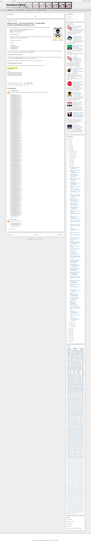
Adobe (80, 419)
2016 (70, 147)
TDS (75, 474)
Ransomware (77, 357)
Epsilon (72, 483)
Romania (76, 368)
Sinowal (81, 473)
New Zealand (79, 469)
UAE (73, 410)
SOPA (83, 501)
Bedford (81, 478)
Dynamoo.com (30, 9)
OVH (79, 356)
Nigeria (74, 379)
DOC (11, 84)
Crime (68, 428)
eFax (68, 389)
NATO (76, 495)
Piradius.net (77, 431)
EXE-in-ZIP (81, 353)
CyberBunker (74, 411)
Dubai (82, 444)
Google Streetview (77, 447)
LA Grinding (24, 27)
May (71, 163)
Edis (77, 482)
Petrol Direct (69, 523)
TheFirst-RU (69, 386)
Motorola (82, 494)
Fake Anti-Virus (70, 417)
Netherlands (81, 365)
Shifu (75, 441)
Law (77, 491)
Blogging (73, 444)
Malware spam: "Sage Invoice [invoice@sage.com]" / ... (75, 286)
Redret (80, 380)
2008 (70, 339)
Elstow (75, 428)
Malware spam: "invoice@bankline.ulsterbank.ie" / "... (75, 290)
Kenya (81, 417)
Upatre (70, 368)
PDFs (82, 397)
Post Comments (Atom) (37, 238)
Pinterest (68, 472)
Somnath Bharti (76, 403)
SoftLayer (68, 504)
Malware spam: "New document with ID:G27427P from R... (75, 200)
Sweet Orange (72, 454)
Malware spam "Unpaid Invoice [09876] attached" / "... (74, 299)
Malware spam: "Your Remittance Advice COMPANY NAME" (74, 294)
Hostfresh (80, 464)
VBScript (82, 442)
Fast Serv (74, 484)
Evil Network (70, 358)
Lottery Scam (70, 450)
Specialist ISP (70, 407)
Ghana (70, 486)
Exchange (69, 464)
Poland (70, 383)
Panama (68, 471)
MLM (76, 450)
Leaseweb (79, 389)
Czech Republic (76, 397)
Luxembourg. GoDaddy (71, 492)
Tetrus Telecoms (70, 442)
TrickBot (77, 442)
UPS (70, 388)
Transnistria (79, 407)
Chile (81, 420)
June (71, 162)
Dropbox (77, 415)
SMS (75, 387)
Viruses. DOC (73, 508)
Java (81, 449)
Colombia (72, 415)
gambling (68, 512)
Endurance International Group (75, 380)
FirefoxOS (69, 485)
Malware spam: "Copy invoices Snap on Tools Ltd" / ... (75, 277)
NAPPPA (69, 403)
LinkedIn (69, 371)
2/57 (52, 51)
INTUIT (78, 373)
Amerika (82, 354)
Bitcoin (81, 459)
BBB (77, 369)
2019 (70, 142)
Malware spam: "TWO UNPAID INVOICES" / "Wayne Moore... (75, 261)
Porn (69, 410)
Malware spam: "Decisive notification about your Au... (75, 225)
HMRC (82, 391)
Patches (68, 412)
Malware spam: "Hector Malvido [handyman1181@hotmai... (75, 213)
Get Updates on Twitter (41, 9)
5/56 (35, 58)
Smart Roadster (80, 453)
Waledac (73, 457)
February (72, 324)
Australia (71, 394)
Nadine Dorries (79, 468)
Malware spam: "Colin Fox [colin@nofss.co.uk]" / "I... (75, 192)
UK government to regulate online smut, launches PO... (74, 319)
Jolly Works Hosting (78, 402)
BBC (78, 434)
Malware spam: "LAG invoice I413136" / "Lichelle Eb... (74, 208)
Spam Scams (74, 504)
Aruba (78, 478)
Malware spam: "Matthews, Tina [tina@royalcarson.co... (75, 253)
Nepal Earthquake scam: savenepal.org (75, 168)
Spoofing (68, 505)
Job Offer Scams (75, 360)
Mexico (68, 430)
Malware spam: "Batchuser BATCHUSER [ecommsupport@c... (74, 303)
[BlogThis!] (28, 83)
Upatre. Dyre (76, 507)
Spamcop (80, 441)
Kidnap (81, 490)
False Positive (81, 398)
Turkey (79, 364)
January (72, 326)
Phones (80, 395)
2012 (70, 332)
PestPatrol (82, 430)
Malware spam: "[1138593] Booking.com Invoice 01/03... (75, 183)
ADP (74, 376)
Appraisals (76, 420)
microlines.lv (80, 512)
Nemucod (68, 496)
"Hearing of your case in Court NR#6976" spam (78, 37)
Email (68, 483)
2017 (70, 146)
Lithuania (75, 382)
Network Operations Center (77, 496)
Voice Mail (73, 426)
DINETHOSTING (70, 374)
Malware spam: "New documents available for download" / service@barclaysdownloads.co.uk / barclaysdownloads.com (75, 71)
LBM (68, 491)
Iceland (68, 490)
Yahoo (75, 458)
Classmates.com (81, 461)
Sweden (77, 391)
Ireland (82, 422)
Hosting (77, 429)
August (71, 158)
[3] (20, 60)
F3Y (74, 405)
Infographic (73, 490)
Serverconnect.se (76, 502)
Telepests (80, 454)
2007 (70, 341)
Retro (77, 472)
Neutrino (73, 469)
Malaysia (78, 493)
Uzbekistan (69, 455)
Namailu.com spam (74, 250)
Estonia (68, 405)
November (72, 153)
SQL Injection (70, 363)
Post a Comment (12, 228)
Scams (72, 353)
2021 (70, 138)
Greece (70, 402)
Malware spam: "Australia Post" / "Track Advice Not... (75, 308)
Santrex (70, 502)
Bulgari (75, 480)
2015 (70, 149)
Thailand (69, 381)
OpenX (74, 470)
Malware (17, 84)
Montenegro (69, 418)
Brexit (71, 480)
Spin (72, 474)
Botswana (80, 460)
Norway (82, 438)
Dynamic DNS (70, 421)
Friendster (74, 485)
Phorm (73, 471)
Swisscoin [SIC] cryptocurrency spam (77, 125)
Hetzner (80, 362)
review (75, 513)
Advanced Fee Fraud (79, 392)
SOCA (79, 501)
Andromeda (69, 478)
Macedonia (80, 492)
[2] (19, 60)
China (68, 365)
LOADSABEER (13, 90)
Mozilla (69, 495)
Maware (72, 494)
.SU (68, 385)
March (71, 322)
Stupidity (79, 361)
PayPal (68, 390)
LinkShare (80, 491)
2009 (70, 337)
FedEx (80, 405)
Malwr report (16, 65)
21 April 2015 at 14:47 (14, 226)
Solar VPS (69, 413)
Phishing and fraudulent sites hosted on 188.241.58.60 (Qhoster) (78, 83)
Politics (73, 412)
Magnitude (73, 493)
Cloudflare (75, 462)
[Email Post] (25, 83)
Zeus (75, 443)
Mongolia (78, 371)
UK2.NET (74, 419)
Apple (68, 411)
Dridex (14, 84)
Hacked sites (71, 429)
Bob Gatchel (74, 460)
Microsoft (69, 378)
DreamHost (80, 463)
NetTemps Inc (75, 430)
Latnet (74, 491)
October (72, 154)
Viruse (68, 508)
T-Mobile (73, 506)
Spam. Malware (79, 504)
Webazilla (80, 426)
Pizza (81, 451)
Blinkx (68, 460)
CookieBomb (80, 481)
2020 (70, 140)
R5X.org (80, 399)
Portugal (75, 439)
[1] (17, 60)
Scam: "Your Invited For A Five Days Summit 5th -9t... (75, 221)
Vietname (80, 507)
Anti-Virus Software (71, 414)
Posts (70, 17)
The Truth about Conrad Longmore (74, 528)
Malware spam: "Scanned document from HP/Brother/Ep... (75, 281)
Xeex (70, 434)
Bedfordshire (69, 479)
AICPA (75, 398)
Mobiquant (69, 468)
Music (73, 495)
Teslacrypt (81, 390)
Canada (77, 367)
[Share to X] (29, 83)
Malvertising (81, 387)
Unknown (12, 219)
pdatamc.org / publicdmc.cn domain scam (75, 229)
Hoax (76, 437)
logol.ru (73, 434)
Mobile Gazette (70, 521)
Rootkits (71, 501)
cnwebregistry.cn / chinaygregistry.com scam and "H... (74, 175)
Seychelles (69, 441)
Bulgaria (79, 376)
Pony (70, 439)
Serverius (69, 396)
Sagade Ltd (76, 418)
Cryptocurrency (69, 482)
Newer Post (10, 234)
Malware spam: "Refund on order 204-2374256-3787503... (75, 196)
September (72, 156)
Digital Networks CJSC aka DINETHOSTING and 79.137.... (74, 243)
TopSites (77, 506)
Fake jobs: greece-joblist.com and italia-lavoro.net (77, 27)
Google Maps (81, 428)
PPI (70, 399)
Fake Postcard (74, 464)
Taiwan (75, 396)
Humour (76, 449)
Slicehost (71, 392)
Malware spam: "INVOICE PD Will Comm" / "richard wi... (75, 179)
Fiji (76, 417)
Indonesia (80, 437)
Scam (75, 378)
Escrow (76, 483)
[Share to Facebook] (31, 83)
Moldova (21, 84)
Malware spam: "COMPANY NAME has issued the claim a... (75, 265)
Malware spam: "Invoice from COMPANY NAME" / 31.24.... (75, 257)
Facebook (69, 373)
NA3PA (74, 468)
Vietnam (75, 390)
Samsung (80, 472)
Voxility (68, 457)
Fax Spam (79, 377)
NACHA (82, 369)
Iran (81, 429)
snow (83, 458)
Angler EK (69, 397)
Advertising (69, 420)
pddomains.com (69, 513)
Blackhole (71, 391)
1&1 (80, 378)
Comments (71, 19)
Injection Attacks (71, 364)
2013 (70, 330)
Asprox (82, 368)
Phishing (71, 369)
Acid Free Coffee (71, 459)
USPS (75, 388)
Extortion (68, 484)
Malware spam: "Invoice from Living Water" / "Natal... (75, 239)
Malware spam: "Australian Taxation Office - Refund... (74, 204)
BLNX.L (68, 444)
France (68, 362)
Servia (81, 502)
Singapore (80, 406)
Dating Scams (79, 394)
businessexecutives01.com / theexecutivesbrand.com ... (75, 234)
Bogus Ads (74, 427)
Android (80, 410)
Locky (68, 357)
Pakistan (74, 399)
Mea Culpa (77, 494)
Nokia (78, 438)
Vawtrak (75, 455)
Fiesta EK (80, 484)
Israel (74, 406)
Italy (81, 385)
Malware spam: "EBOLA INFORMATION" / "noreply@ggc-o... (75, 273)
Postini (82, 431)
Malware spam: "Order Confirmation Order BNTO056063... (74, 269)
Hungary (74, 395)
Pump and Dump (78, 383)
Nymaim (80, 450)
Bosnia (80, 427)
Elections (81, 482)
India (80, 370)
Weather (70, 443)
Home (35, 234)
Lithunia (68, 438)
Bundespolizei (76, 435)
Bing (81, 479)
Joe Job (73, 389)
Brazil (72, 385)
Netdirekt (68, 469)
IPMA (76, 421)
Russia (69, 351)
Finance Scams (79, 436)
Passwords (69, 451)
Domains (79, 372)
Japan (81, 411)
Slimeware (80, 503)
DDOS (68, 463)
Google (80, 388)
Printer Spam (73, 370)
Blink (68, 480)
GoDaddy (71, 367)
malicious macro (10, 52)
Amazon (79, 374)
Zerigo (81, 413)
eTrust (76, 410)
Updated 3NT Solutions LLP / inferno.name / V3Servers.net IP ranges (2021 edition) (78, 104)
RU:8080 (73, 354)
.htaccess (80, 443)
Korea (68, 379)
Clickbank (70, 462)
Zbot (80, 396)
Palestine (80, 470)
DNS (74, 482)
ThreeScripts (70, 372)
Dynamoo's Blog (15, 4)
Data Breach (71, 436)
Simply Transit (79, 412)
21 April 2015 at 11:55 (14, 216)
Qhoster (73, 472)
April (71, 165)
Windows (78, 457)
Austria (68, 427)
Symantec (77, 505)
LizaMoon (74, 438)
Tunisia (81, 506)
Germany (81, 358)
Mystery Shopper (78, 423)
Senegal (80, 439)
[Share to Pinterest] (32, 83)
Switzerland (75, 413)
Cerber (82, 435)
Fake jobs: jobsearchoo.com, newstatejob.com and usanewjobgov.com (77, 58)
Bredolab (70, 435)
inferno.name (75, 404)
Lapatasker (78, 363)
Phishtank (76, 451)
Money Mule (70, 361)
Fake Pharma (70, 377)
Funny (78, 485)
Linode (74, 362)
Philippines (71, 431)
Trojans (68, 382)
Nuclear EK (69, 470)
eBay (79, 458)
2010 (70, 335)
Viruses (27, 84)
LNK (71, 491)
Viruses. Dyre (80, 508)
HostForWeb (69, 449)
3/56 (43, 65)
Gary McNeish (70, 437)
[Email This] (27, 83)
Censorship (75, 461)
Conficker (73, 481)
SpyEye (73, 505)
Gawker (82, 485)
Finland (80, 446)
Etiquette (80, 483)
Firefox (68, 447)
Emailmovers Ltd (72, 445)
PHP (77, 470)
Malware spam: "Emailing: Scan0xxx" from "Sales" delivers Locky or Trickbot (77, 94)
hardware (74, 512)
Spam (24, 84)
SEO (75, 453)
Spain (80, 381)
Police (68, 452)
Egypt (81, 415)
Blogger (82, 434)
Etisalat (79, 445)
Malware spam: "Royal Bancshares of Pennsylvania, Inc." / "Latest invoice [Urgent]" (78, 47)
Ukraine (72, 356)
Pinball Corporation (79, 471)
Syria (81, 505)
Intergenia (69, 406)
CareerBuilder (69, 461)
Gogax (73, 486)
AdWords (77, 459)
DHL (72, 428)
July (71, 160)
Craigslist (80, 462)
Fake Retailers (75, 446)
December (72, 151)
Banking (69, 376)
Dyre (83, 367)
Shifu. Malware (69, 503)
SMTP (76, 501)
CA (81, 404)
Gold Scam (78, 486)
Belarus (74, 479)
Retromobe (69, 519)
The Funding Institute (80, 474)
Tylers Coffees (69, 507)
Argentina (78, 414)
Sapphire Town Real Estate (72, 473)
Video (81, 455)
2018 (70, 144)
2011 (70, 334)
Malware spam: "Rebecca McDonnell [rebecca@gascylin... (75, 171)
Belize (78, 479)
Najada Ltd (80, 495)
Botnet (78, 444)
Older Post (60, 234)
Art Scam (73, 478)
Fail (76, 385)
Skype (76, 503)
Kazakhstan (71, 423)
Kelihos (77, 490)
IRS (75, 381)
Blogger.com (10, 9)
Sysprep (68, 506)
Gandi (68, 395)
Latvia (74, 365)
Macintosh (69, 493)
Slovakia (68, 474)
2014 (70, 328)
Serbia (70, 398)
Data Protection (74, 463)
